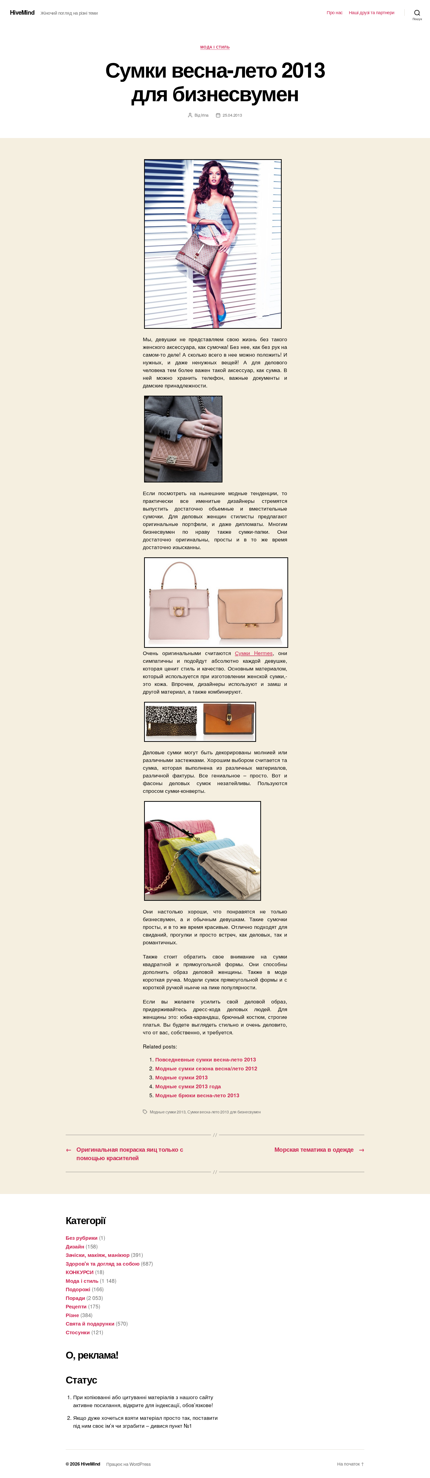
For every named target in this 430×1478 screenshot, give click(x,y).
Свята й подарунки (90, 1323)
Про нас (335, 12)
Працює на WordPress (128, 1464)
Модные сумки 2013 (181, 1077)
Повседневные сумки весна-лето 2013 (205, 1059)
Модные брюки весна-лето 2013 (197, 1095)
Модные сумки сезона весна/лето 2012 (206, 1068)
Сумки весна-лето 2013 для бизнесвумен (224, 1112)
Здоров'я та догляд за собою (103, 1263)
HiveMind (22, 12)
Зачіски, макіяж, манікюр (98, 1254)
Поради (75, 1297)
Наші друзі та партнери (371, 12)
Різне (72, 1315)
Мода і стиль (215, 47)
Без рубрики (82, 1237)
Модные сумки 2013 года (188, 1086)
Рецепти (76, 1306)
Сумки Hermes (254, 653)
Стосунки (78, 1332)
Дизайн (75, 1246)
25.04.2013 (232, 115)
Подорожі (78, 1289)
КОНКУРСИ (80, 1272)
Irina (205, 115)
